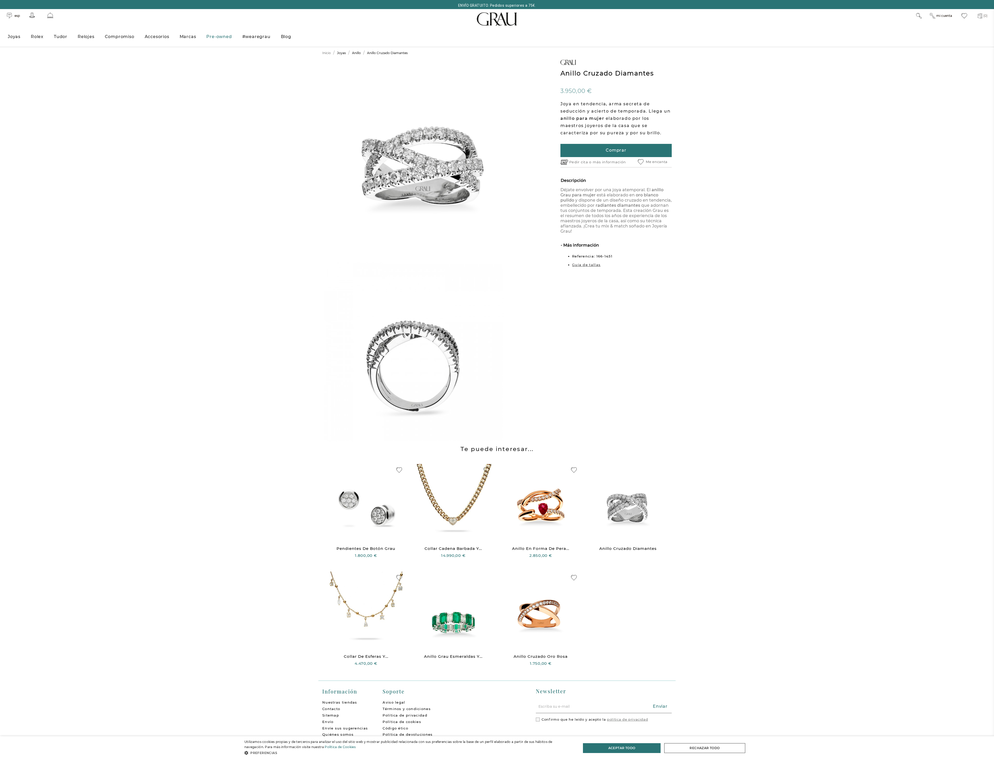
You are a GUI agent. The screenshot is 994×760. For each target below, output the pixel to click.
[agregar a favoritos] (399, 470)
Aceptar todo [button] (621, 748)
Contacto (331, 709)
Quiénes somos (338, 734)
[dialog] (497, 748)
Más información (580, 245)
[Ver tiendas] (32, 15)
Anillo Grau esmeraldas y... (453, 656)
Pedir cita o (581, 162)
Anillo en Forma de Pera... (540, 548)
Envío (328, 722)
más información (609, 162)
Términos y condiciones (407, 709)
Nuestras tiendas (339, 702)
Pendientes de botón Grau (366, 548)
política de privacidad (627, 719)
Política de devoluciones (408, 734)
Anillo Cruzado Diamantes (628, 548)
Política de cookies (402, 722)
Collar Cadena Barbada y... (453, 548)
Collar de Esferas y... (366, 656)
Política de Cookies (340, 747)
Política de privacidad (405, 715)
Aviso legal (394, 702)
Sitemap (330, 715)
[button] (407, 753)
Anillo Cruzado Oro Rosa (541, 656)
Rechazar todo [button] (705, 748)
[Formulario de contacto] (50, 15)
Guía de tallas (586, 265)
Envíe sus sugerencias (345, 728)
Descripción (573, 180)
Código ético (395, 728)
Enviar (660, 706)
